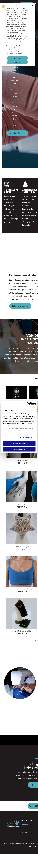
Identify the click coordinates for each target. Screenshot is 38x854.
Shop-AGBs (32, 846)
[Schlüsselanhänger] (21, 528)
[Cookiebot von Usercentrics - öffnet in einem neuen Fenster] (27, 403)
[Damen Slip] (21, 486)
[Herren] (16, 390)
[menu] (35, 4)
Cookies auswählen (25, 437)
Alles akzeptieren (19, 443)
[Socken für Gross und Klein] (21, 613)
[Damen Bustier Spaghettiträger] (21, 571)
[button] (32, 5)
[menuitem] (29, 825)
